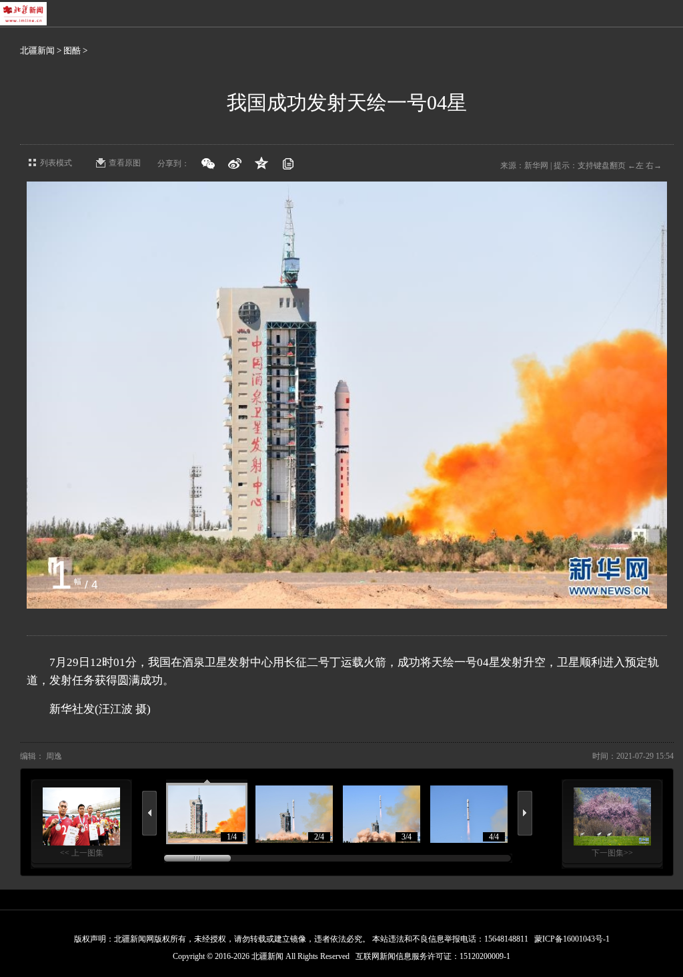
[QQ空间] (261, 163)
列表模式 (56, 163)
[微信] (208, 163)
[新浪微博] (235, 163)
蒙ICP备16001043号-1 (572, 939)
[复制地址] (288, 163)
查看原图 (125, 163)
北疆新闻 (37, 50)
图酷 (72, 50)
